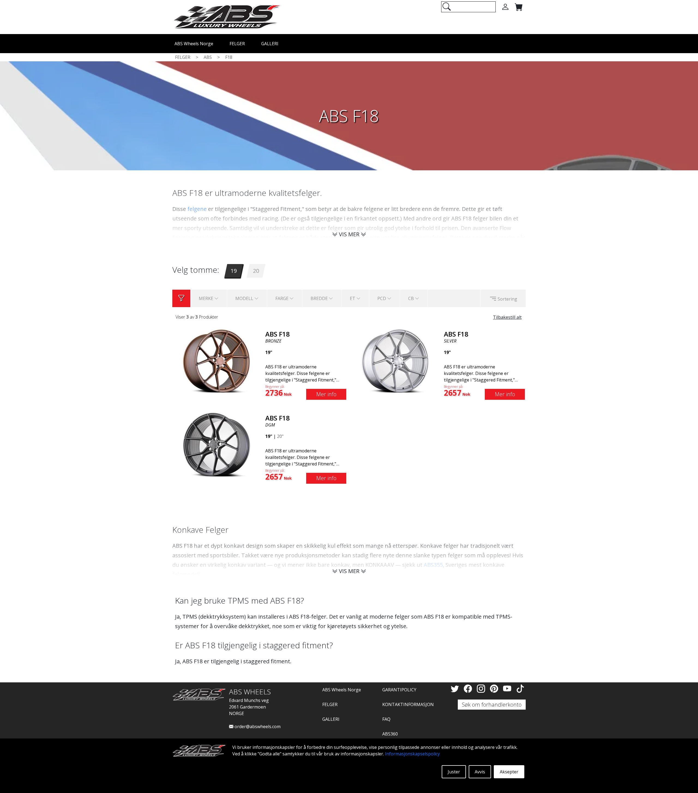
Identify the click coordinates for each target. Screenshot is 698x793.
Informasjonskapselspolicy (412, 754)
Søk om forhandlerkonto (491, 704)
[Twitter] (455, 688)
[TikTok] (520, 688)
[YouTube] (508, 688)
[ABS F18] (216, 361)
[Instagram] (482, 688)
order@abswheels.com (257, 727)
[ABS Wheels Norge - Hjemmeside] (226, 17)
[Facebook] (469, 688)
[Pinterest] (495, 688)
